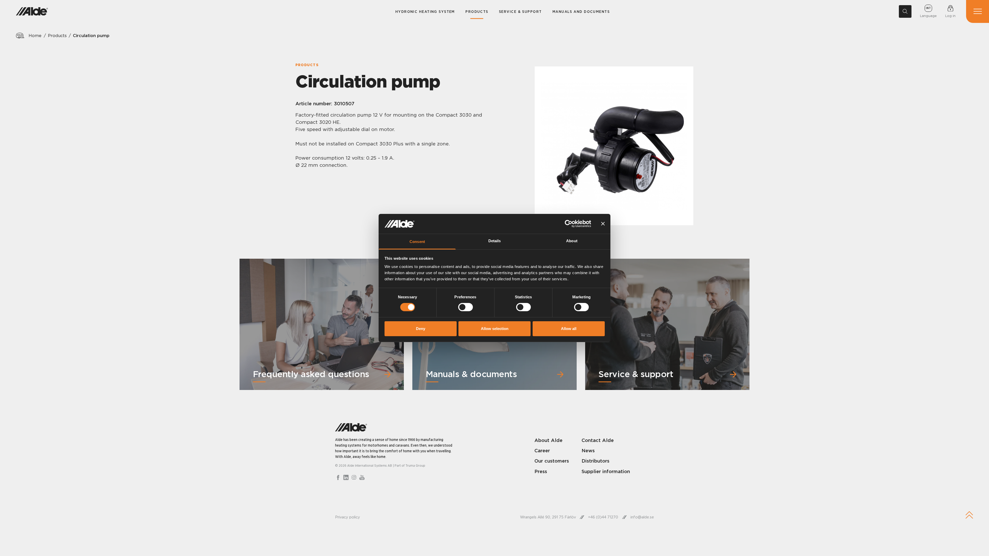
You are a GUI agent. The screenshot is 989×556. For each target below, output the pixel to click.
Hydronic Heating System (425, 11)
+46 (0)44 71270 (603, 517)
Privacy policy (347, 517)
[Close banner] (603, 223)
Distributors (595, 461)
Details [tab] (494, 241)
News (588, 450)
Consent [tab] (417, 241)
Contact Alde (598, 440)
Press (540, 471)
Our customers (551, 461)
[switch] (465, 307)
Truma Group (415, 465)
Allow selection (494, 328)
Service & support (520, 11)
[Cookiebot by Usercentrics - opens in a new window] (568, 224)
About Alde (548, 440)
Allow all (568, 328)
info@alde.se (642, 517)
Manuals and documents (581, 11)
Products (476, 11)
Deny (420, 328)
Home (35, 35)
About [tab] (571, 241)
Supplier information (606, 471)
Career (542, 450)
